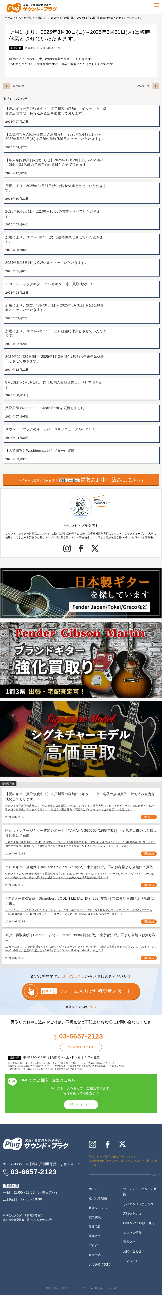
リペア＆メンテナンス (138, 1204)
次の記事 (143, 86)
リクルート (131, 1260)
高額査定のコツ (134, 1213)
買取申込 (95, 1255)
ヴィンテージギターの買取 (140, 1191)
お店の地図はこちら (81, 1047)
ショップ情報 (132, 1232)
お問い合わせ (132, 1251)
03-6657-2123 (81, 1036)
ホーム (9, 17)
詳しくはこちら (81, 1104)
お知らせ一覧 (24, 17)
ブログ (93, 1245)
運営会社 (129, 1241)
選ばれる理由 (98, 1198)
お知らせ (16, 48)
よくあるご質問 (99, 1264)
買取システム (98, 1208)
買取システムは (81, 1007)
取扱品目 (95, 1226)
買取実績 (148, 853)
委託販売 (95, 1236)
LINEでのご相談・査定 (139, 1223)
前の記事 (19, 86)
